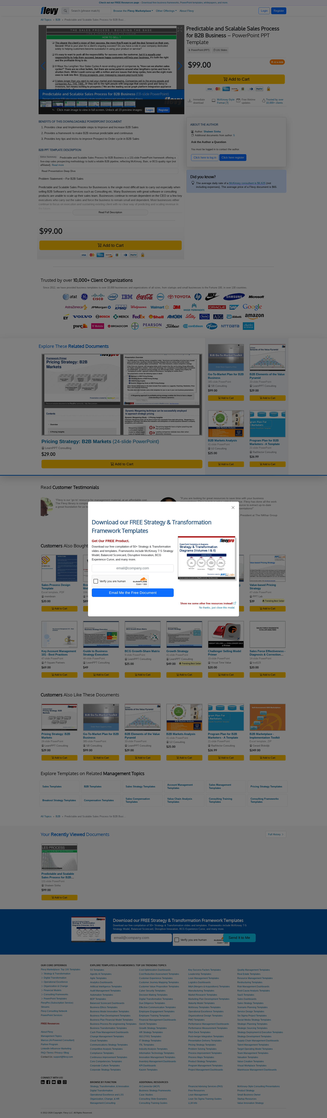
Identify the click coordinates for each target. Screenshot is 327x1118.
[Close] (233, 507)
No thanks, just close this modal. (217, 607)
